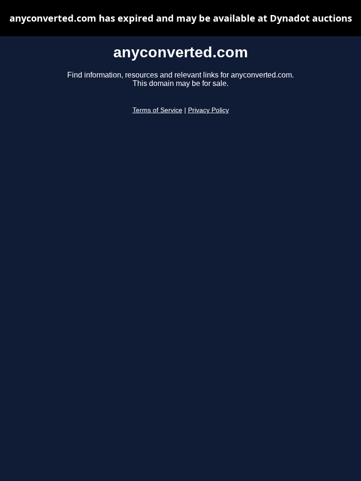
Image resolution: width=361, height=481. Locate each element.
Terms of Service (157, 110)
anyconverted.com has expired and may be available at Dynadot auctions (180, 18)
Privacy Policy (208, 110)
